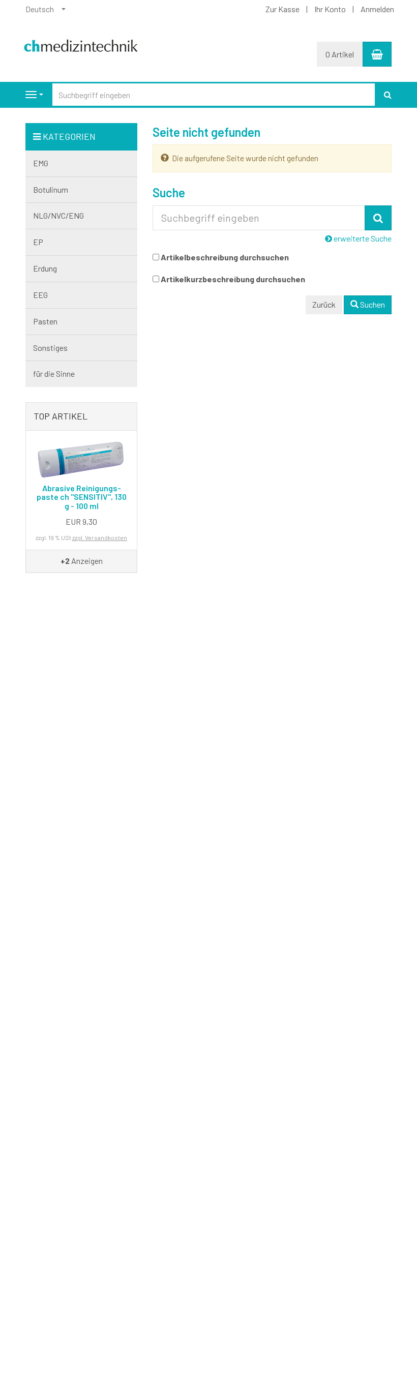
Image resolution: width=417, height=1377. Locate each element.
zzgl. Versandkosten (99, 537)
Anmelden (377, 9)
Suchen (372, 304)
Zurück (324, 304)
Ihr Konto (330, 9)
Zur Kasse (282, 9)
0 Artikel (339, 54)
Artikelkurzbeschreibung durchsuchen (233, 279)
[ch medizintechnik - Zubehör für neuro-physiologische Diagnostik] (81, 42)
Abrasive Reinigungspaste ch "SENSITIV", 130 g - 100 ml (82, 497)
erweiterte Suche (362, 238)
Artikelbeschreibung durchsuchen (225, 257)
